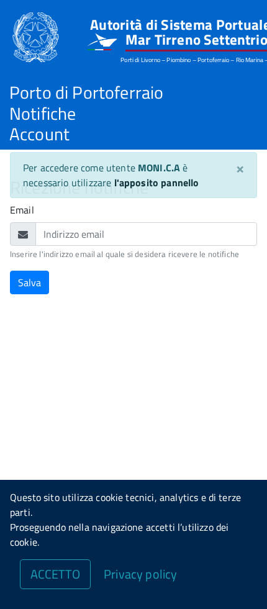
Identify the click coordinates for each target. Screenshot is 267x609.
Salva (29, 282)
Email (22, 209)
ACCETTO (55, 574)
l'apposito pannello (156, 182)
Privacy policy (140, 574)
